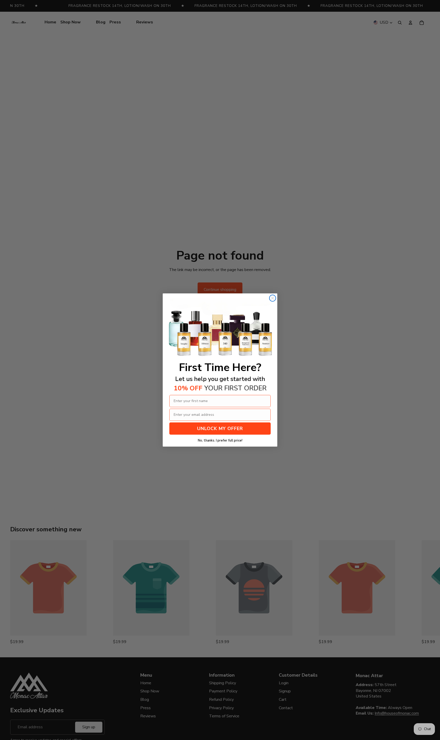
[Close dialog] (272, 298)
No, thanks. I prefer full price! (220, 440)
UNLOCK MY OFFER (220, 428)
